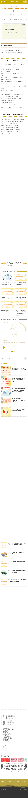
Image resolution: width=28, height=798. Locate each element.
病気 (13, 14)
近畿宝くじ (5, 730)
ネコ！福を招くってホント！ (18, 264)
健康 (11, 14)
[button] (2, 766)
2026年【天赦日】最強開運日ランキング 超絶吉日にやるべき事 (19, 380)
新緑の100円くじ (7, 737)
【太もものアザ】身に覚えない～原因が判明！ (7, 283)
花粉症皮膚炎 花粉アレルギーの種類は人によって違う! (20, 284)
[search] (25, 358)
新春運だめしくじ (7, 733)
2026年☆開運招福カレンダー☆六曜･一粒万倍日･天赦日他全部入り (19, 400)
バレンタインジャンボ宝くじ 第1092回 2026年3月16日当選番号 (14, 767)
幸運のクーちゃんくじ (8, 738)
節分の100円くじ (7, 734)
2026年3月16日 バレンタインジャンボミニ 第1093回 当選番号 (20, 767)
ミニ (10, 724)
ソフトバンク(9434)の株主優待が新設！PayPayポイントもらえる (16, 562)
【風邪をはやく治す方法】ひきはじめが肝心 (20, 298)
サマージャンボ (6, 719)
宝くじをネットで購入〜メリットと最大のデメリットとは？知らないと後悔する (18, 390)
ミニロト (5, 745)
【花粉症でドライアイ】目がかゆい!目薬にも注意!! (7, 298)
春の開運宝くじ (6, 736)
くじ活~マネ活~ (3, 2)
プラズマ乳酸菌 (19, 14)
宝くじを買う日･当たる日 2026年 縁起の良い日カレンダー (19, 369)
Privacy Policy (9, 781)
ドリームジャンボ (7, 717)
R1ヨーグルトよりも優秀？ (12, 32)
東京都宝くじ (6, 728)
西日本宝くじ (6, 731)
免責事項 (23, 781)
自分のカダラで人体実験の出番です (14, 35)
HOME (3, 19)
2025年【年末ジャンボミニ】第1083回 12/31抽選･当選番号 (7, 766)
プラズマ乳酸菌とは (9, 29)
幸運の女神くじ (6, 739)
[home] (4, 347)
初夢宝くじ (5, 732)
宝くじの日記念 (6, 740)
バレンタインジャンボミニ (9, 716)
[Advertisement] (14, 197)
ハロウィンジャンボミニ (8, 722)
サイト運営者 (16, 781)
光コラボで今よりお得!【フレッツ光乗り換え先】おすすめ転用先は (17, 543)
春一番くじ (5, 735)
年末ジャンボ (6, 723)
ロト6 (4, 746)
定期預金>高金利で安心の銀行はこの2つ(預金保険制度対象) (17, 580)
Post (14, 351)
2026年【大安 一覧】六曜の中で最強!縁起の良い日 (19, 409)
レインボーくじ (6, 741)
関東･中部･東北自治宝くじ (9, 729)
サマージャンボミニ (7, 720)
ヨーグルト (8, 14)
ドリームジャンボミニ (8, 718)
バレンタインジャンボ (8, 715)
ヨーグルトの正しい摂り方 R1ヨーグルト (10, 264)
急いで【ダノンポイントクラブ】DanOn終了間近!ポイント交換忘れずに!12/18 (20, 313)
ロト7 (4, 747)
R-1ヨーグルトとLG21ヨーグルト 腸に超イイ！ (7, 311)
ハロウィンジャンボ (7, 721)
